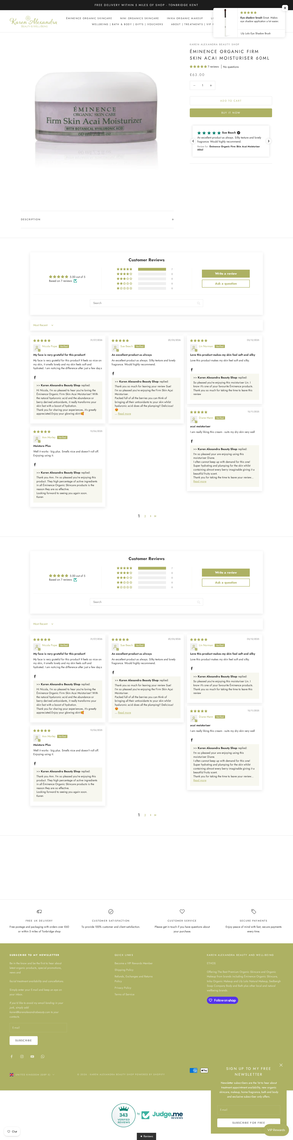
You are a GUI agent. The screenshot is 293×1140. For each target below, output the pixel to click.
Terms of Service (124, 994)
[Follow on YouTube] (32, 1056)
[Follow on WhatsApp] (43, 1056)
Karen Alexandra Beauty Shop (215, 44)
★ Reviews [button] (146, 1136)
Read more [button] (124, 414)
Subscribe (23, 1040)
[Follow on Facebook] (12, 1056)
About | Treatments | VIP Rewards (199, 24)
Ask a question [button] (226, 283)
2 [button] (145, 516)
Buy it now (230, 113)
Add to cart (231, 101)
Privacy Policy (123, 988)
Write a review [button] (226, 273)
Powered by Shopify (150, 1074)
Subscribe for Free (248, 1123)
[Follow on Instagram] (22, 1056)
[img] (41, 341)
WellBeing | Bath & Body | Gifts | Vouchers (127, 24)
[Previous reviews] (193, 141)
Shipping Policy (124, 970)
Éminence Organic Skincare (89, 18)
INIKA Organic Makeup (185, 18)
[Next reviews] (268, 141)
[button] (199, 67)
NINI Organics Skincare (139, 18)
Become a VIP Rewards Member (134, 963)
